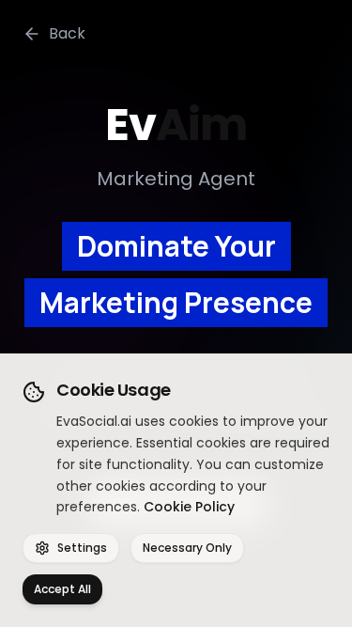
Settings (82, 548)
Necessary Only (187, 548)
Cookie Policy (189, 506)
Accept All (62, 589)
